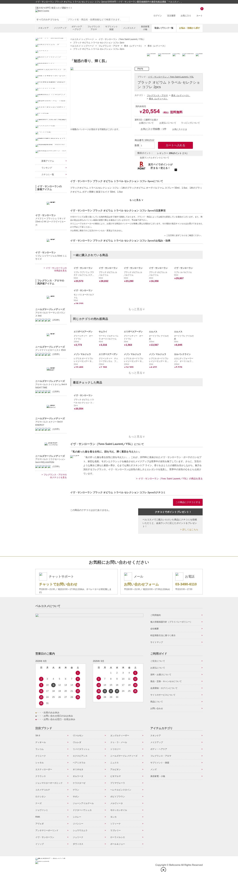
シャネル (39, 762)
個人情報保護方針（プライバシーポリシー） (171, 622)
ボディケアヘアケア (77, 28)
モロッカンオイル (118, 810)
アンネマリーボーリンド (46, 830)
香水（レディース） (180, 95)
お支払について (157, 668)
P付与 (140, 69)
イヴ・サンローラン (44, 837)
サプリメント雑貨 (111, 28)
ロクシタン (40, 796)
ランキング (46, 168)
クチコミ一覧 (47, 174)
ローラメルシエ (117, 837)
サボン (76, 796)
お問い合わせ (156, 708)
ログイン (157, 15)
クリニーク (40, 756)
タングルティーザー (119, 735)
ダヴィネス (78, 844)
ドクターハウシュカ (82, 810)
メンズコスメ (129, 28)
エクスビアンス (80, 756)
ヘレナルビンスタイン (120, 790)
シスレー (77, 817)
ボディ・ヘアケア (158, 749)
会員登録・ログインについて (164, 688)
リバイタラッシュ (81, 749)
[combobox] (98, 19)
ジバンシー (78, 823)
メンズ (153, 769)
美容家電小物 (145, 28)
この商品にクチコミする (187, 502)
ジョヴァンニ (41, 810)
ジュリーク (78, 837)
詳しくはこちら (190, 529)
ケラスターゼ (79, 783)
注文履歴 (171, 15)
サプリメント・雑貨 (159, 762)
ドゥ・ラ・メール (118, 742)
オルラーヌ (78, 776)
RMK (37, 817)
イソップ (39, 844)
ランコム (39, 749)
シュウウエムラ (80, 830)
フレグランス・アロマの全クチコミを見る (55, 476)
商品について (156, 701)
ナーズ (38, 803)
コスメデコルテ (42, 790)
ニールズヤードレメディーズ (123, 756)
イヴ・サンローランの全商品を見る (56, 269)
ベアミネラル (79, 762)
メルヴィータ (116, 803)
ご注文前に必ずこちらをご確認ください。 (184, 235)
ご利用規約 (155, 615)
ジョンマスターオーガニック (49, 783)
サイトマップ (156, 642)
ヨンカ (113, 817)
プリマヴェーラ (117, 783)
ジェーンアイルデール (83, 803)
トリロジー (115, 749)
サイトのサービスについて (162, 695)
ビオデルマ (115, 776)
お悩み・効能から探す (189, 28)
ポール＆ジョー (117, 844)
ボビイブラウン (117, 796)
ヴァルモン (78, 735)
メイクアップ (60, 28)
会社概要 (154, 628)
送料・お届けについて (160, 674)
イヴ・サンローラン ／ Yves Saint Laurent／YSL (171, 77)
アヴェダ (39, 823)
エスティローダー (43, 769)
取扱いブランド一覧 (164, 28)
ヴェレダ (77, 742)
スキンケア (43, 28)
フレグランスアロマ (93, 28)
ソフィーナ (115, 823)
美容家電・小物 (157, 776)
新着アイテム (47, 161)
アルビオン (115, 769)
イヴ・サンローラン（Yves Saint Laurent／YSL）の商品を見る (170, 478)
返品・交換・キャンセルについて (166, 681)
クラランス (40, 776)
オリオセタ (78, 769)
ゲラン (76, 790)
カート (199, 12)
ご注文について (157, 661)
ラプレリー (115, 830)
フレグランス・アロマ (157, 95)
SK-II (37, 735)
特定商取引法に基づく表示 (162, 635)
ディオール (40, 742)
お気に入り (186, 15)
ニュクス (114, 762)
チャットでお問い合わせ (58, 584)
